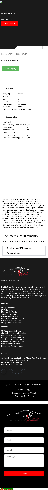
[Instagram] (23, 371)
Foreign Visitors (13, 253)
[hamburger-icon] (45, 47)
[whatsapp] (3, 371)
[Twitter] (10, 371)
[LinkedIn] (17, 371)
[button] (24, 248)
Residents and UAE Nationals (19, 248)
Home (3, 54)
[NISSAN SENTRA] (24, 168)
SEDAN (10, 54)
